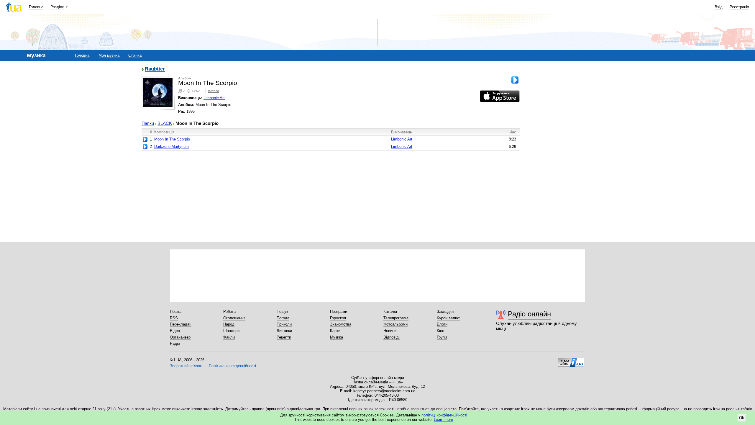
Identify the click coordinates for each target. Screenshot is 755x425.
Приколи (284, 324)
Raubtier (155, 69)
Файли (229, 337)
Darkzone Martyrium (171, 146)
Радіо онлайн (529, 314)
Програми (338, 311)
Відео (175, 330)
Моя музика (109, 55)
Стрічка (135, 55)
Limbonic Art (214, 98)
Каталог (390, 311)
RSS (174, 318)
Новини (389, 330)
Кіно (440, 330)
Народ (228, 324)
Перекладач (180, 324)
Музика (336, 337)
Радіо (175, 343)
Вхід (719, 7)
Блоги (442, 324)
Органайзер (180, 337)
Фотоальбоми (395, 324)
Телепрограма (395, 318)
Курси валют (448, 318)
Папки (148, 123)
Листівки (284, 330)
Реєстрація (739, 7)
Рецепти (284, 337)
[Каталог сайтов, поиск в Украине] (571, 360)
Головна (36, 7)
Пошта (175, 311)
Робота (229, 311)
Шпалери (231, 330)
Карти (335, 330)
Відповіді (391, 337)
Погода (283, 318)
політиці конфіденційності (444, 415)
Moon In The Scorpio (172, 139)
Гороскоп (338, 318)
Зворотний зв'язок (186, 366)
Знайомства (340, 324)
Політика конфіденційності (232, 366)
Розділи (57, 7)
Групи (442, 337)
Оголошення (234, 318)
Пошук (282, 311)
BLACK (164, 123)
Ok (741, 418)
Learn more (443, 419)
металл (213, 91)
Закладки (445, 311)
